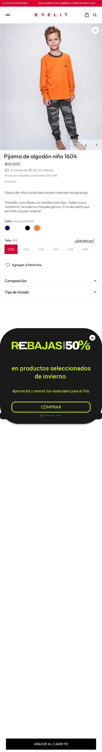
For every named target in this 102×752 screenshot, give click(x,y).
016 (72, 250)
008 (11, 249)
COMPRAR (51, 407)
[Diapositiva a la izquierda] (86, 145)
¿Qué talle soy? (84, 240)
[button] (96, 15)
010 (27, 250)
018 (86, 250)
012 (42, 250)
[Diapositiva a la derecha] (96, 145)
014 (57, 250)
